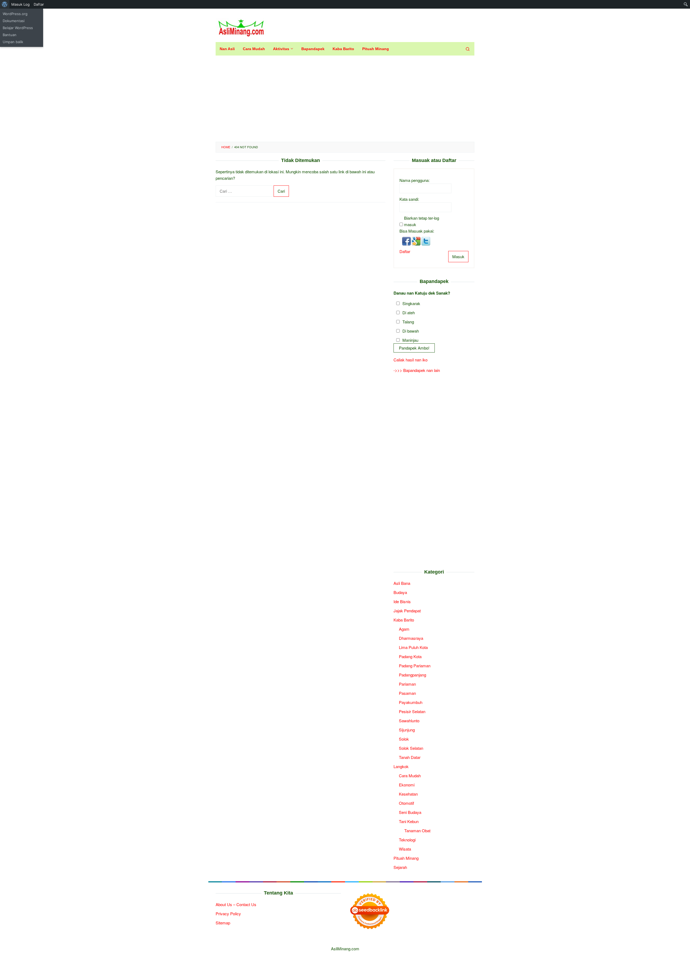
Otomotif (406, 803)
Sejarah (400, 867)
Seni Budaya (410, 812)
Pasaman (407, 693)
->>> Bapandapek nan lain (417, 370)
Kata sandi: (409, 199)
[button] (407, 240)
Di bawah (410, 331)
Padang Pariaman (414, 665)
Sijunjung (407, 730)
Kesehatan (408, 794)
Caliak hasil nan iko (410, 359)
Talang (408, 321)
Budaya (400, 592)
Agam (404, 629)
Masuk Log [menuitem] (20, 4)
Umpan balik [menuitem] (13, 42)
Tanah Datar (409, 757)
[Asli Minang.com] (241, 26)
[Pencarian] (467, 49)
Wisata (405, 849)
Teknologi (407, 839)
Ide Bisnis (402, 601)
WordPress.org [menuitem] (15, 14)
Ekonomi (407, 785)
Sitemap (223, 923)
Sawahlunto (409, 720)
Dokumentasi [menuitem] (14, 21)
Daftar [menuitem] (39, 4)
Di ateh (408, 312)
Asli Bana (402, 583)
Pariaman (407, 684)
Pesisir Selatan (412, 711)
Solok (404, 739)
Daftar (404, 251)
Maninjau (410, 340)
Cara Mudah (410, 775)
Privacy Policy (228, 913)
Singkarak (411, 303)
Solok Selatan (411, 748)
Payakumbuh (410, 702)
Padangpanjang (412, 675)
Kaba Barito (404, 620)
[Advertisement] (345, 98)
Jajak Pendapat (407, 610)
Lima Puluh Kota (413, 647)
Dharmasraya (411, 638)
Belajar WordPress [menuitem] (18, 28)
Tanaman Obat (417, 830)
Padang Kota (410, 656)
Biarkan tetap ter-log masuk (421, 221)
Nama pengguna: (414, 180)
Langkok (401, 766)
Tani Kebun (409, 821)
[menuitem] (4, 4)
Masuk (458, 256)
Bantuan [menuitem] (9, 35)
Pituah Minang (406, 858)
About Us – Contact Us (236, 904)
